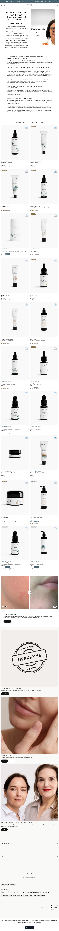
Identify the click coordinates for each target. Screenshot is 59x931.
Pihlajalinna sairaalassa (41, 110)
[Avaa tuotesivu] (15, 142)
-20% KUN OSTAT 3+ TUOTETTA (31, 1)
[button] (2, 5)
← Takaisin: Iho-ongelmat (29, 116)
